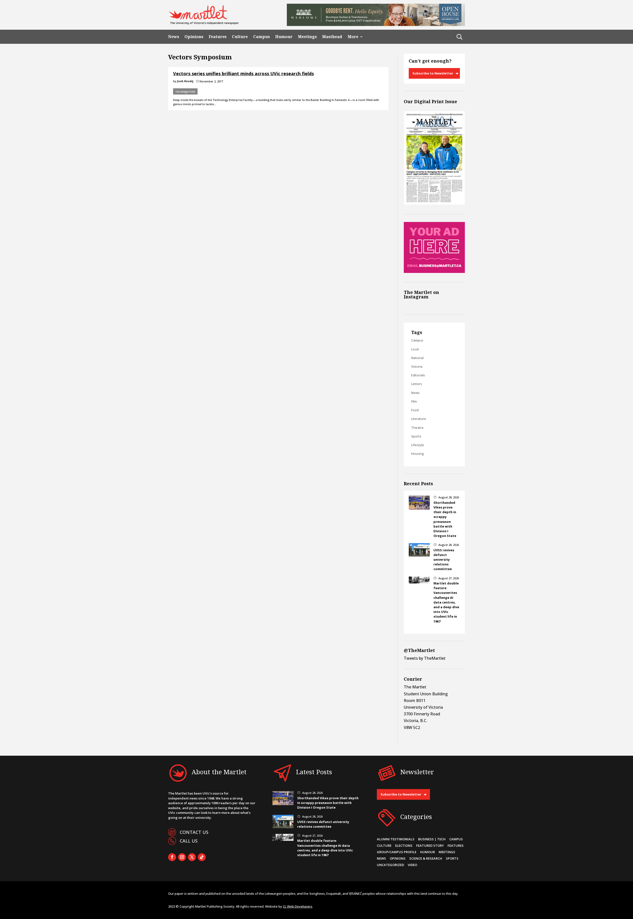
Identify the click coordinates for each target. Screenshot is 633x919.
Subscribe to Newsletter (432, 73)
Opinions (193, 36)
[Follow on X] (192, 857)
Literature (418, 418)
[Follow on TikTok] (202, 857)
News (173, 36)
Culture (240, 36)
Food (415, 410)
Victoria (416, 366)
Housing (417, 453)
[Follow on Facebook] (172, 857)
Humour (284, 36)
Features (217, 36)
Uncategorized (185, 91)
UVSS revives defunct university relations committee (443, 559)
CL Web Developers (297, 906)
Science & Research (425, 858)
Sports (416, 436)
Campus (261, 36)
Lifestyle (417, 445)
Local (415, 349)
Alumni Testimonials (395, 839)
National (417, 358)
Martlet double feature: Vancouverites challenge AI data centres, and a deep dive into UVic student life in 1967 (446, 602)
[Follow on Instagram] (182, 857)
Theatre (417, 427)
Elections (403, 845)
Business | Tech (432, 839)
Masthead (332, 36)
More (353, 36)
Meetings (307, 36)
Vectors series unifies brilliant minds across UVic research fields (243, 73)
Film (414, 401)
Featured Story (430, 845)
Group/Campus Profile (396, 852)
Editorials (418, 375)
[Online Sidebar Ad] (434, 271)
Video (412, 865)
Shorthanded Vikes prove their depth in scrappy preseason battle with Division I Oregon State (444, 519)
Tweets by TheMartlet (425, 658)
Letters (416, 384)
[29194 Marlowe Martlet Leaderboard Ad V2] (376, 24)
